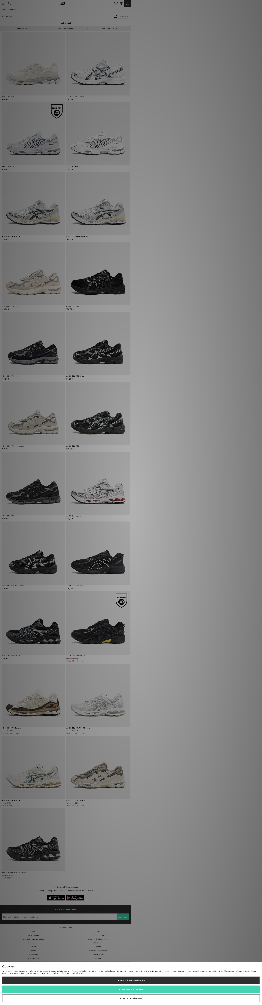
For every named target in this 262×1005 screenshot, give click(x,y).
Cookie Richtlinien (77, 973)
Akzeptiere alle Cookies (131, 989)
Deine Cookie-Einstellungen (131, 980)
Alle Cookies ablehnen (131, 998)
